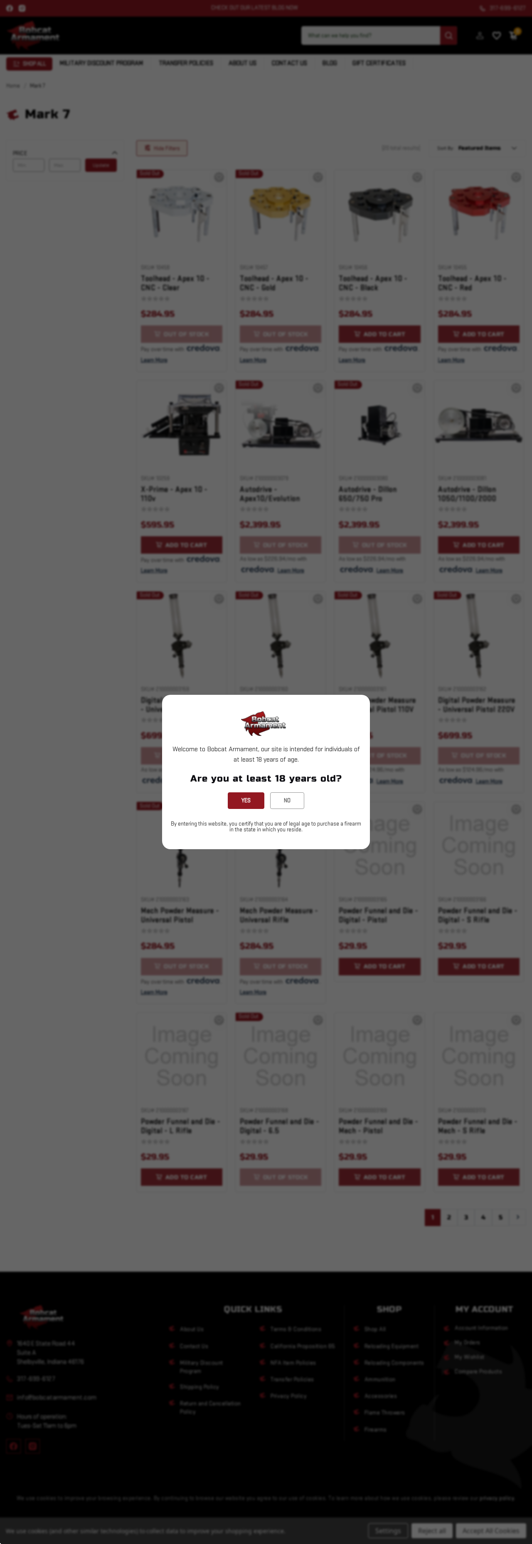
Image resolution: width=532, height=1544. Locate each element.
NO (287, 800)
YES (246, 800)
